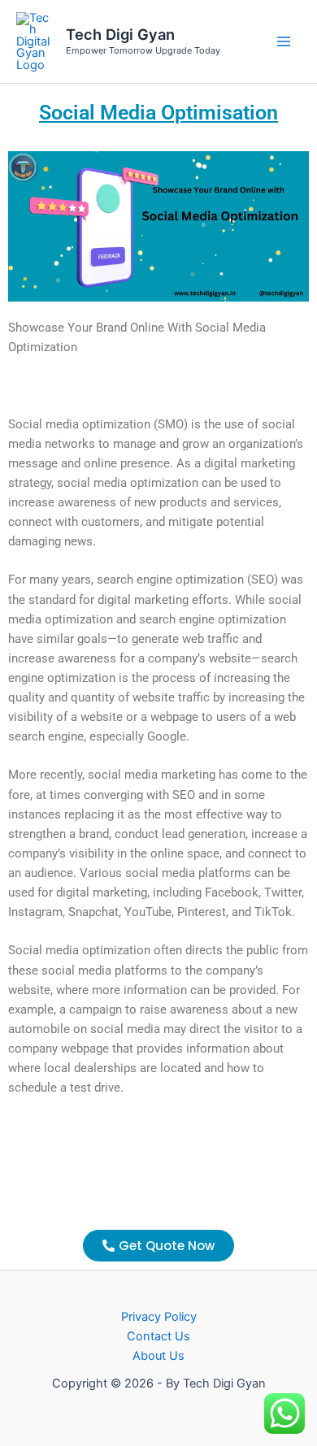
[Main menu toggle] (284, 41)
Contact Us (158, 1336)
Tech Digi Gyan (120, 34)
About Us (158, 1355)
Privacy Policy (159, 1316)
